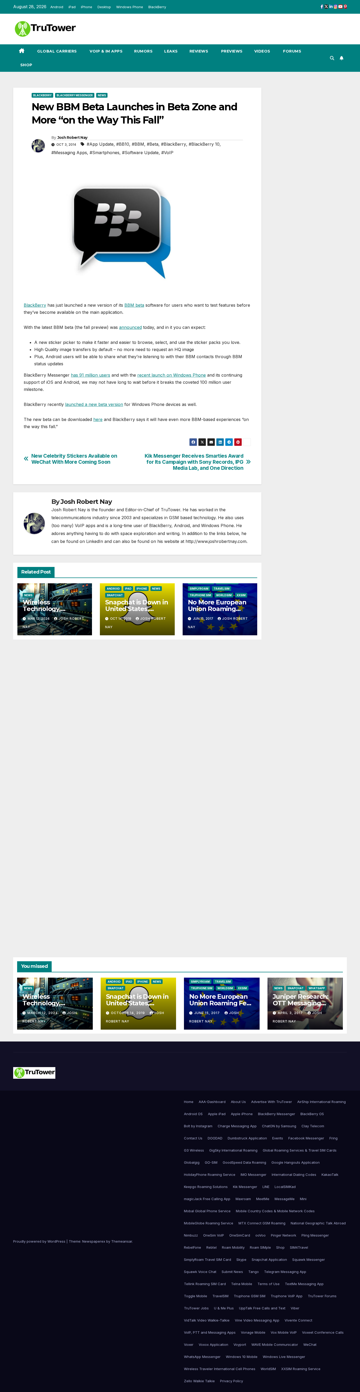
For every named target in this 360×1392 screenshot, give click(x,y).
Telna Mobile (241, 1284)
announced (130, 327)
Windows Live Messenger (284, 1357)
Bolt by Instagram (198, 1126)
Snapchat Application (269, 1259)
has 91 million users (90, 375)
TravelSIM (221, 588)
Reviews (198, 51)
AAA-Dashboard (212, 1102)
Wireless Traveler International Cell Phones (219, 1369)
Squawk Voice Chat (200, 1272)
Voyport (239, 1344)
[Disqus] (137, 720)
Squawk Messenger (308, 1259)
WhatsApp (317, 988)
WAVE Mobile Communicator (274, 1344)
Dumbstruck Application (247, 1138)
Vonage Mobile (253, 1332)
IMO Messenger (253, 1174)
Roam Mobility (233, 1247)
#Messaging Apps (69, 152)
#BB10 (122, 144)
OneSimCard (239, 1235)
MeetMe (262, 1199)
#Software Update (140, 152)
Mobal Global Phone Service (207, 1211)
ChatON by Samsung (279, 1126)
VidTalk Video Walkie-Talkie (207, 1320)
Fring (333, 1138)
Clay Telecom (312, 1126)
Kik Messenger (245, 1187)
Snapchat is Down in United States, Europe (136, 608)
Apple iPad (217, 1114)
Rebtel (211, 1247)
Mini (303, 1199)
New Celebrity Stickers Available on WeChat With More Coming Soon (74, 459)
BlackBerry (157, 7)
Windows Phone (129, 7)
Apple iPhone (242, 1114)
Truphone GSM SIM (249, 1296)
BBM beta (134, 305)
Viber (295, 1308)
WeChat (310, 1344)
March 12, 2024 (43, 1013)
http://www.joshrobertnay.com (216, 541)
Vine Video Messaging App (257, 1320)
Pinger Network (283, 1235)
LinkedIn (94, 541)
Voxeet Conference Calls (323, 1332)
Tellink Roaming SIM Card (205, 1284)
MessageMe (285, 1199)
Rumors (143, 51)
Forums (291, 51)
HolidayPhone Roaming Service (209, 1174)
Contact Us (193, 1138)
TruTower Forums (322, 1296)
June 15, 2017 (207, 1013)
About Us (238, 1102)
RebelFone (192, 1247)
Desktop (104, 7)
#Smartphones (104, 152)
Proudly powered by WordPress (39, 1241)
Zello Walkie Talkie (199, 1381)
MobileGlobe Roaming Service (208, 1223)
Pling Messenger (315, 1235)
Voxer (188, 1344)
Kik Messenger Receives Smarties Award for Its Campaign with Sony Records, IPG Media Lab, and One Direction (194, 462)
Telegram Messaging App (285, 1272)
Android (56, 7)
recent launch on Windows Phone (171, 375)
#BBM (138, 144)
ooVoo (260, 1235)
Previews (231, 51)
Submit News (232, 1272)
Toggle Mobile (195, 1296)
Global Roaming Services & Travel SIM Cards (300, 1150)
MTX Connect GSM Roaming (262, 1223)
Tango (253, 1272)
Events (277, 1138)
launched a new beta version (94, 404)
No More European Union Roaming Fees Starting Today (218, 608)
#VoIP (167, 152)
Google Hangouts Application (295, 1162)
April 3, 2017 (291, 1013)
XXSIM (241, 595)
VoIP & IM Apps (106, 51)
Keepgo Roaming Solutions (206, 1187)
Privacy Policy (231, 1381)
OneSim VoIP (213, 1235)
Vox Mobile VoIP (284, 1332)
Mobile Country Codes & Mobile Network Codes (275, 1211)
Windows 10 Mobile (241, 1357)
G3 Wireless (194, 1150)
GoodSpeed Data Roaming (244, 1162)
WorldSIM (224, 595)
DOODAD (215, 1138)
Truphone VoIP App (287, 1296)
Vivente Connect (298, 1320)
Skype (241, 1259)
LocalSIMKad (285, 1187)
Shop (25, 65)
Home (188, 1102)
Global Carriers (56, 51)
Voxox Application (213, 1344)
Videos (262, 51)
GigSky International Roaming (233, 1150)
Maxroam (243, 1199)
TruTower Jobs (196, 1308)
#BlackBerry (173, 144)
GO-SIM (211, 1162)
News (102, 95)
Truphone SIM (200, 595)
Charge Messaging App (237, 1126)
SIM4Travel (299, 1247)
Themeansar (121, 1241)
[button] (332, 58)
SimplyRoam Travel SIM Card (207, 1259)
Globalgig (192, 1162)
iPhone (86, 7)
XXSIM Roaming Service (300, 1369)
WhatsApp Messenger (202, 1357)
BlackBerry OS (312, 1114)
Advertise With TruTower (271, 1102)
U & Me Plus (224, 1308)
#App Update (100, 144)
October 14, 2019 (128, 1013)
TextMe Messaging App (304, 1284)
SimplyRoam (198, 588)
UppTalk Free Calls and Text (262, 1308)
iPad (72, 7)
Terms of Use (268, 1284)
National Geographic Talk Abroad (318, 1223)
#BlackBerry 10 (204, 144)
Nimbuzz (191, 1235)
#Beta (152, 144)
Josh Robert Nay (72, 137)
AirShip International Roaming (321, 1102)
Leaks (171, 51)
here (98, 419)
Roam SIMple (260, 1247)
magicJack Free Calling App (207, 1199)
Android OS (193, 1114)
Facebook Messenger (306, 1138)
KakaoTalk (330, 1174)
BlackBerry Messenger (75, 95)
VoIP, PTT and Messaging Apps (210, 1332)
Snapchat (115, 595)
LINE (265, 1187)
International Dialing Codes (294, 1174)
